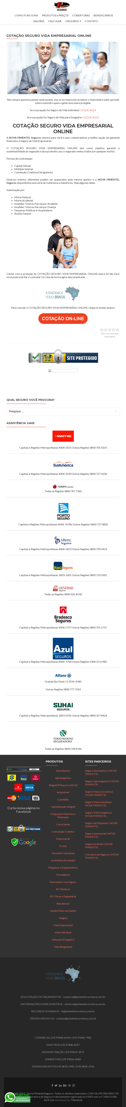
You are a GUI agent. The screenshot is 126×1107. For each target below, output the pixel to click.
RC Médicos (63, 889)
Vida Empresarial (63, 925)
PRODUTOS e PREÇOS (55, 15)
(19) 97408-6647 (70, 1044)
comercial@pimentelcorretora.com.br (84, 996)
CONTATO (91, 21)
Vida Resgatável (63, 946)
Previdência (63, 874)
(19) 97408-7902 (81, 1037)
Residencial (63, 903)
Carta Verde (63, 824)
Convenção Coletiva (63, 831)
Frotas (63, 845)
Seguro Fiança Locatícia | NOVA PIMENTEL (99, 793)
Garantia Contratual (63, 853)
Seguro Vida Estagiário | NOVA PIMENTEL (98, 814)
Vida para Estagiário (63, 939)
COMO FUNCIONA (26, 15)
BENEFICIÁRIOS (103, 15)
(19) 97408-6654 (60, 1037)
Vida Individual (63, 932)
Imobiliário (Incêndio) (63, 860)
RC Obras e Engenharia (63, 896)
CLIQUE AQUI (87, 110)
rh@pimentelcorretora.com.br (78, 1011)
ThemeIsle (76, 1099)
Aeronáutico (63, 770)
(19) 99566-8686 (71, 1059)
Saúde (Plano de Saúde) (63, 910)
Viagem (63, 917)
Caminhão (63, 799)
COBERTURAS (81, 15)
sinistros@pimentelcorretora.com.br (84, 1004)
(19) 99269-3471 (74, 1051)
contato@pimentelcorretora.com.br (76, 1018)
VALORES (38, 21)
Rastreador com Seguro (63, 881)
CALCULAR (54, 21)
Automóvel (63, 792)
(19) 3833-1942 (65, 1066)
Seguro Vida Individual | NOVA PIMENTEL (98, 803)
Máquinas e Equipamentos (63, 867)
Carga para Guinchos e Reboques (63, 815)
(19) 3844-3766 (85, 1066)
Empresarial (63, 838)
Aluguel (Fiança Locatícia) (63, 785)
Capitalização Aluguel (63, 806)
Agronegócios (63, 777)
